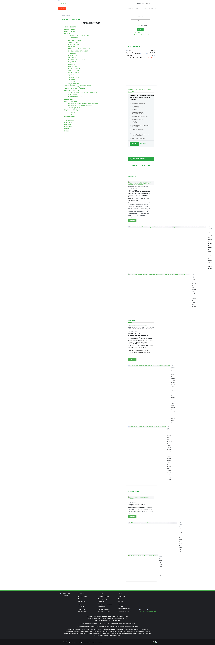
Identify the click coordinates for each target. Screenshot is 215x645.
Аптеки (80, 604)
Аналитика (68, 99)
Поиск (66, 129)
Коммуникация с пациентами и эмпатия (140, 125)
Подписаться (140, 3)
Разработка (81, 601)
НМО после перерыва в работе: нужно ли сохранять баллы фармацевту (180, 539)
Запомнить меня (141, 26)
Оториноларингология (76, 60)
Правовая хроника (75, 97)
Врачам (67, 33)
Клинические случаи (104, 611)
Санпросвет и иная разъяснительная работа (139, 130)
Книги (70, 114)
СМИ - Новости (70, 27)
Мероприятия (69, 116)
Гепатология (73, 42)
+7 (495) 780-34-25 (103, 623)
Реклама (144, 8)
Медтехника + (73, 95)
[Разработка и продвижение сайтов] (152, 642)
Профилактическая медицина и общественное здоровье (139, 121)
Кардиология (73, 53)
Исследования (82, 596)
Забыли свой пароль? (140, 34)
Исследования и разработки (79, 51)
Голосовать (134, 143)
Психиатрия (72, 64)
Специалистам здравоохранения (77, 86)
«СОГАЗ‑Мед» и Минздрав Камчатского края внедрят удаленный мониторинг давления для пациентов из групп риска (139, 195)
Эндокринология (74, 84)
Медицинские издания (73, 110)
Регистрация (140, 32)
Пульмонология (74, 68)
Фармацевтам (69, 31)
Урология (71, 79)
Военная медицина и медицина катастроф (138, 112)
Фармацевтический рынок (74, 88)
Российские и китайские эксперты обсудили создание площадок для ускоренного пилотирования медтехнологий (210, 251)
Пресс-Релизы (69, 29)
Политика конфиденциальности (124, 607)
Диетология (72, 46)
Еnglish (67, 131)
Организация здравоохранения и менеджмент (137, 108)
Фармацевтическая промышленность (82, 92)
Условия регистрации (124, 611)
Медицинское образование (139, 116)
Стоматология (73, 73)
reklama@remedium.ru (129, 623)
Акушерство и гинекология (78, 36)
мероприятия (134, 47)
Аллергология (73, 38)
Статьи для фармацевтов (105, 599)
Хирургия (71, 81)
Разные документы (75, 108)
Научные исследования (138, 103)
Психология (72, 66)
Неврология (72, 55)
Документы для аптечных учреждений (83, 103)
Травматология (74, 77)
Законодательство (72, 101)
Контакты (150, 8)
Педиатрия (72, 62)
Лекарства (81, 599)
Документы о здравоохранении (80, 105)
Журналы (71, 112)
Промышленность (71, 90)
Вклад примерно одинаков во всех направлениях (140, 134)
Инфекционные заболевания (79, 49)
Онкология (72, 57)
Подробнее (132, 220)
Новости (132, 177)
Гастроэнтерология (75, 40)
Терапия (71, 75)
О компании (130, 8)
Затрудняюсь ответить (138, 138)
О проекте (137, 8)
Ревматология (73, 70)
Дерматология (73, 44)
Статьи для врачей (103, 596)
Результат (143, 143)
